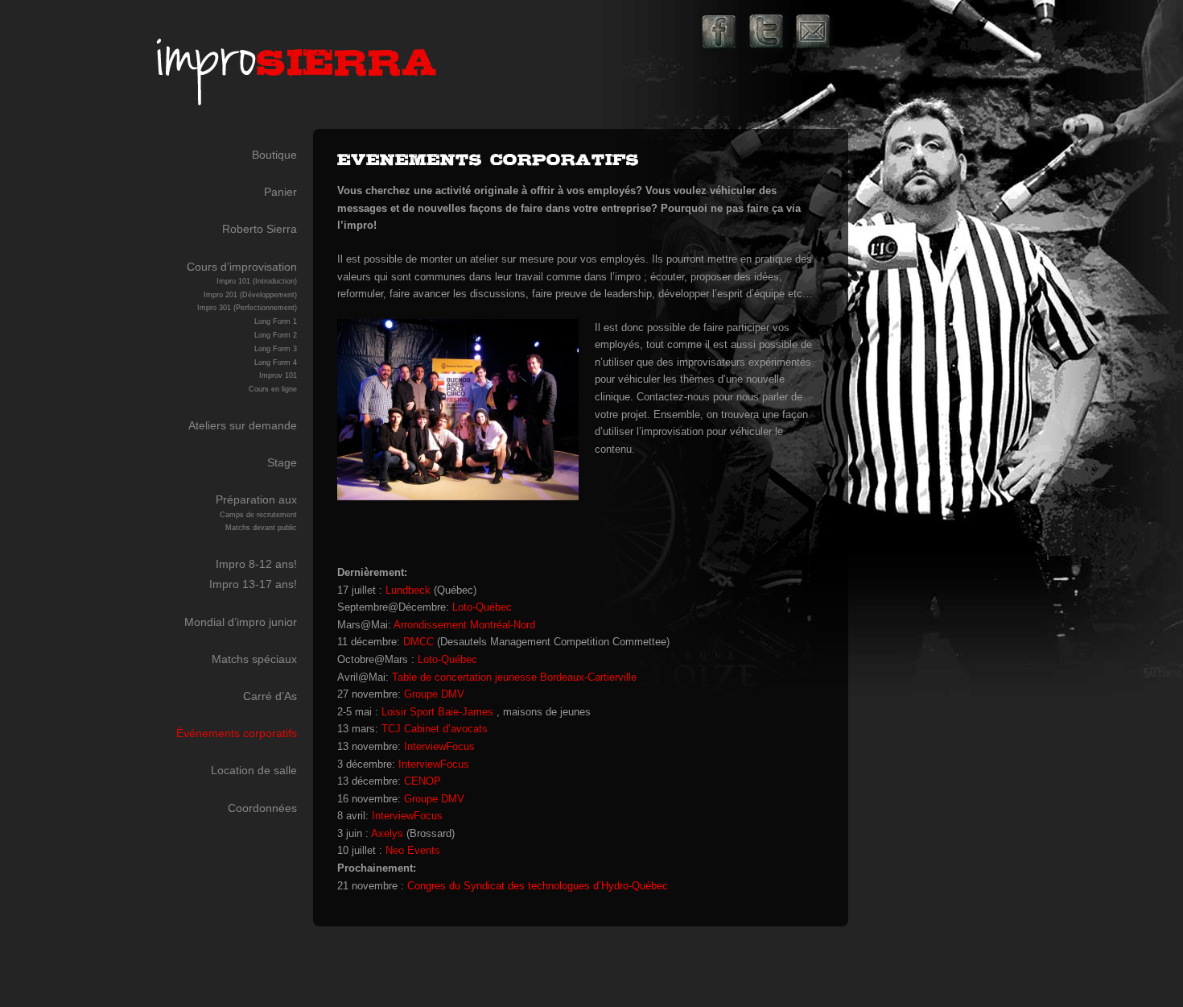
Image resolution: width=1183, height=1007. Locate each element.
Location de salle (254, 770)
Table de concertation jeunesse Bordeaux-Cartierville (514, 677)
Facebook (719, 32)
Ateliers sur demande (242, 425)
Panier (280, 191)
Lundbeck (408, 590)
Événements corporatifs (236, 733)
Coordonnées (262, 808)
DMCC (418, 642)
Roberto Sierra (259, 228)
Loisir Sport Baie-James (437, 712)
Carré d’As (270, 696)
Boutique (274, 154)
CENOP (422, 781)
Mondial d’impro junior (240, 621)
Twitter (766, 32)
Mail (812, 32)
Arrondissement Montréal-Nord (464, 625)
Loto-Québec (482, 607)
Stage (282, 462)
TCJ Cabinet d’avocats (434, 729)
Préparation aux (256, 512)
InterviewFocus (439, 746)
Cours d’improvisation (242, 327)
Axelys (387, 833)
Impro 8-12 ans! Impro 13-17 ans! (253, 574)
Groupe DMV (434, 694)
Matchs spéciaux (254, 659)
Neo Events (412, 850)
